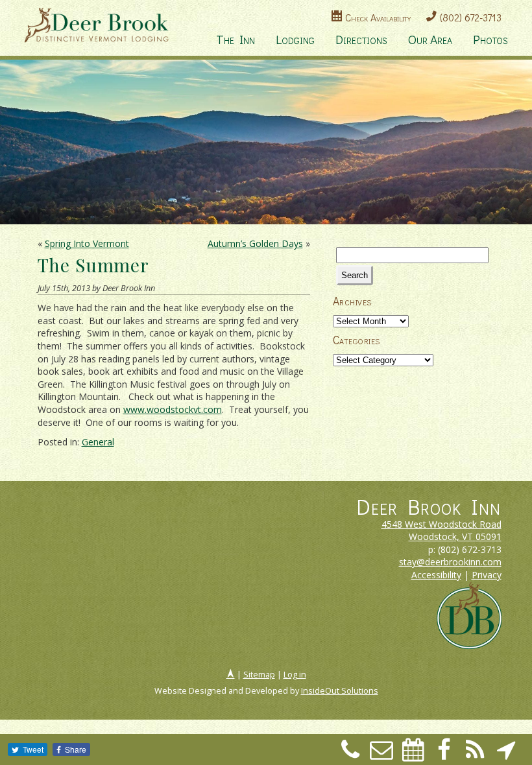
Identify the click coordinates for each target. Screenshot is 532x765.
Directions (361, 39)
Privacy (487, 575)
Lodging (295, 39)
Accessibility (436, 575)
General (98, 442)
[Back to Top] (230, 674)
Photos (490, 39)
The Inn (235, 39)
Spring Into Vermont (87, 243)
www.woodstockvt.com (172, 409)
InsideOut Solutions (339, 690)
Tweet (33, 749)
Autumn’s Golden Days (255, 243)
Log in (295, 674)
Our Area (430, 39)
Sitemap (259, 674)
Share (75, 749)
